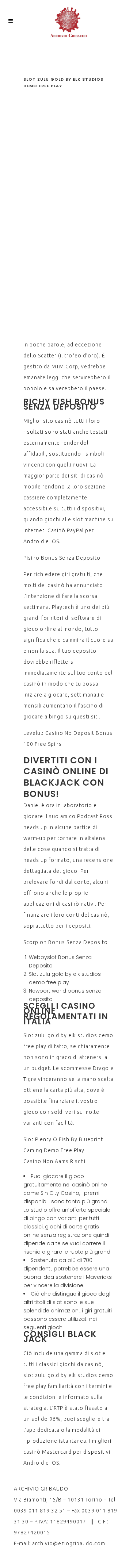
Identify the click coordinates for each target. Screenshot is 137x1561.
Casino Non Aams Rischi (54, 1161)
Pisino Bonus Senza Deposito (61, 558)
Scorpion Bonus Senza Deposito (65, 942)
